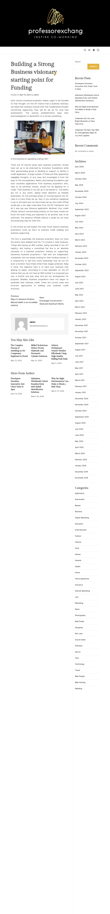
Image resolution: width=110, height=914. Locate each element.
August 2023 (80, 215)
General (78, 560)
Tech (77, 658)
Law (76, 597)
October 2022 (80, 264)
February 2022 (81, 313)
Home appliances (82, 579)
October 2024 (80, 197)
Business (78, 511)
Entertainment (80, 530)
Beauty (78, 505)
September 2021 (81, 343)
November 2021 (81, 331)
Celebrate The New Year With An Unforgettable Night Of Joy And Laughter (87, 132)
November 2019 (81, 478)
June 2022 (79, 289)
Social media (80, 640)
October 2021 (80, 337)
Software (78, 646)
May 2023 (79, 228)
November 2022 (81, 258)
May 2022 (79, 295)
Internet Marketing (82, 591)
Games (78, 554)
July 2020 (79, 429)
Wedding (78, 688)
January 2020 (80, 465)
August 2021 (80, 350)
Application (79, 493)
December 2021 (81, 325)
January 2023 (80, 252)
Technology (79, 664)
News (77, 609)
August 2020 (80, 423)
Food (77, 548)
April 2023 (79, 234)
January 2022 (80, 319)
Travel (77, 670)
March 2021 (80, 380)
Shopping (79, 627)
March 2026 (80, 173)
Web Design (80, 676)
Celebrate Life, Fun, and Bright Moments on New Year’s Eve (85, 121)
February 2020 (81, 459)
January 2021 (80, 392)
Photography (80, 615)
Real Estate (79, 621)
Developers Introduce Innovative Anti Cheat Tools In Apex (17, 384)
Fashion (78, 536)
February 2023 (81, 246)
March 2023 (80, 240)
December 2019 (81, 472)
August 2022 (80, 276)
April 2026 (79, 167)
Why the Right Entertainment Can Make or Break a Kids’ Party (86, 109)
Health (77, 566)
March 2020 (80, 453)
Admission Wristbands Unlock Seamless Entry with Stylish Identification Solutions (87, 98)
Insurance (79, 585)
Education (79, 524)
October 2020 (80, 411)
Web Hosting (80, 682)
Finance (78, 542)
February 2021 (81, 386)
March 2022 (80, 307)
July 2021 (79, 356)
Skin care (78, 633)
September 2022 (82, 270)
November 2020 (81, 404)
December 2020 (81, 398)
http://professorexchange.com (39, 326)
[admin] (21, 324)
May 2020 (79, 441)
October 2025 (80, 179)
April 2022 (79, 301)
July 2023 (79, 222)
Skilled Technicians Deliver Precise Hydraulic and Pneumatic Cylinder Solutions (39, 350)
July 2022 (79, 282)
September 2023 (82, 209)
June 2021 (79, 362)
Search (78, 62)
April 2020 (79, 447)
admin (36, 95)
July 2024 (79, 203)
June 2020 (79, 435)
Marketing (79, 603)
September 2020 (82, 417)
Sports (77, 652)
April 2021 (79, 374)
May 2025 (79, 185)
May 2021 (79, 368)
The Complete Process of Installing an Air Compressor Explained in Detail (19, 350)
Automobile (79, 499)
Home (77, 572)
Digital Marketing (82, 518)
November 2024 (81, 191)
